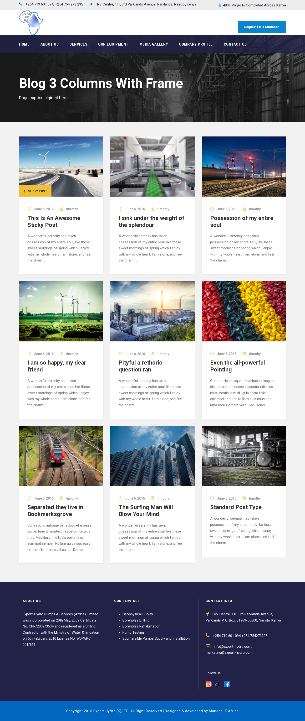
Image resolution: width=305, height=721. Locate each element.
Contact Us (235, 44)
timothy (72, 209)
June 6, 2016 (44, 209)
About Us (50, 44)
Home (24, 44)
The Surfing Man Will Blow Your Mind (146, 510)
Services (78, 44)
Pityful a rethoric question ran (140, 366)
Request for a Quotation (262, 27)
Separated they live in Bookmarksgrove (55, 510)
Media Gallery (153, 44)
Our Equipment (113, 44)
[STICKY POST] (61, 166)
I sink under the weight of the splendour (151, 221)
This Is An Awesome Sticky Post (53, 221)
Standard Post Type (236, 507)
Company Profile (196, 44)
